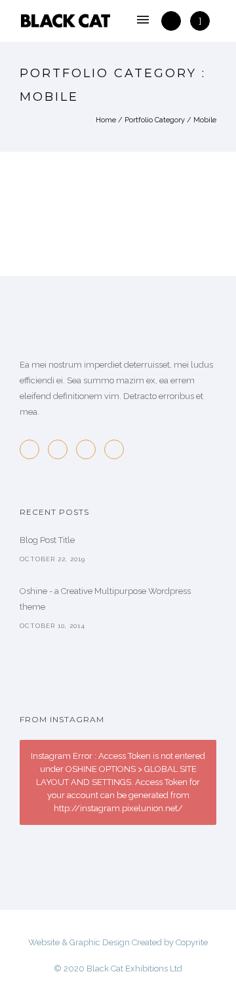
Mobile (204, 120)
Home (106, 120)
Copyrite (192, 942)
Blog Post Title (47, 540)
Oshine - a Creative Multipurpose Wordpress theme (105, 599)
